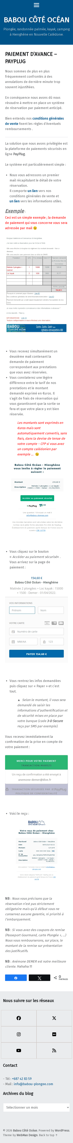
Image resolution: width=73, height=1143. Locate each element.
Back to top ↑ (48, 1135)
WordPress (62, 1130)
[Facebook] (18, 1018)
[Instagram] (18, 1034)
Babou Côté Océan (25, 1130)
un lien (33, 191)
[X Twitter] (54, 1018)
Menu (36, 5)
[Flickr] (54, 1034)
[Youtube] (18, 1050)
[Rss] (54, 1050)
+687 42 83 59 (22, 1079)
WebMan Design (27, 1135)
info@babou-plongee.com (33, 1084)
